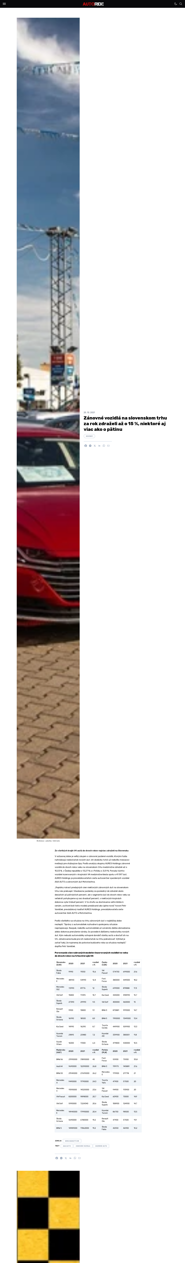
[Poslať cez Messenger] (90, 446)
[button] (4, 4)
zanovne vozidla (83, 1146)
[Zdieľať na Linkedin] (99, 446)
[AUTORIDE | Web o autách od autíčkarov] (93, 4)
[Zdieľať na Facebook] (86, 446)
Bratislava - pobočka (44, 841)
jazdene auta (101, 1146)
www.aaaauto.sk (72, 1141)
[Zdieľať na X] (95, 446)
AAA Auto (56, 841)
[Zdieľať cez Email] (108, 446)
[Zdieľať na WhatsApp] (104, 446)
